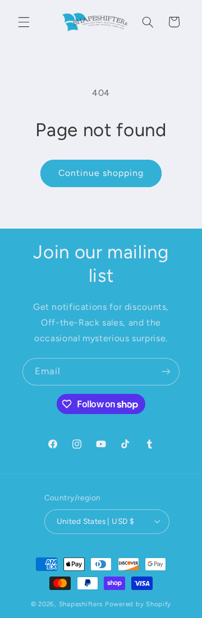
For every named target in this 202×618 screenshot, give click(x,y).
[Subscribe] (166, 371)
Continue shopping (101, 173)
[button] (23, 22)
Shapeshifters (81, 604)
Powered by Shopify (138, 604)
